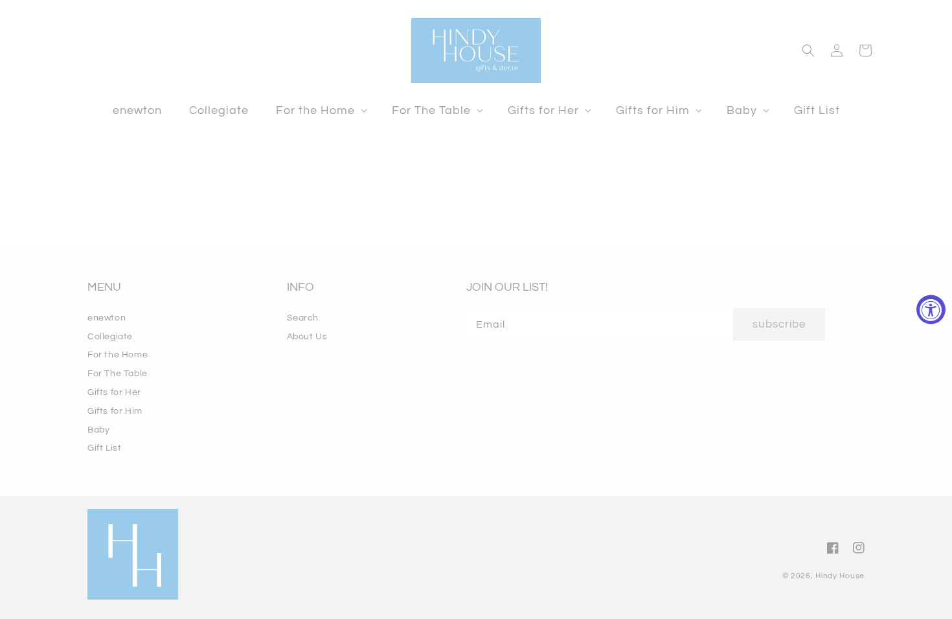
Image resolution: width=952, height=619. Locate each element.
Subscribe (779, 324)
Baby (98, 429)
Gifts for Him (114, 411)
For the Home (117, 354)
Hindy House (840, 576)
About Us (307, 336)
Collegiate (110, 336)
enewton (106, 317)
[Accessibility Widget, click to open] (931, 309)
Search (303, 317)
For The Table (117, 373)
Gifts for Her (114, 392)
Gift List (104, 448)
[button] (320, 110)
